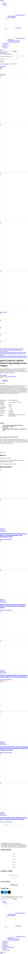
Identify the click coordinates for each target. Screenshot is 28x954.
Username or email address (6, 56)
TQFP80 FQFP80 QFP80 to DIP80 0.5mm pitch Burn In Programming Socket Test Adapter (13, 818)
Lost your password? (4, 63)
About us (14, 864)
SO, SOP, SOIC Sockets (13, 42)
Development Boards (20, 15)
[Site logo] (2, 0)
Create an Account (7, 53)
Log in (2, 61)
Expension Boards (12, 16)
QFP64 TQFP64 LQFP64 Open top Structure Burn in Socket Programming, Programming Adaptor (13, 606)
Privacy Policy (14, 878)
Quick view (2, 529)
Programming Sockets (20, 38)
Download (14, 859)
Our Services (14, 862)
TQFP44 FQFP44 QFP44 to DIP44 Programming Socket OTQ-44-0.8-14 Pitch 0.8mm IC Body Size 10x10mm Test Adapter (14, 357)
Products (14, 856)
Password (2, 58)
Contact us (14, 867)
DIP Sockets (10, 39)
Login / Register (6, 949)
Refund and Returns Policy (14, 875)
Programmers (18, 27)
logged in (8, 464)
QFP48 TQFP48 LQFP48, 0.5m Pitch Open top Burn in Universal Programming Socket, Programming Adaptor (13, 535)
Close (1, 953)
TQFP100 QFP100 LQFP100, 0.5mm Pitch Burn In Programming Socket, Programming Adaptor (14, 676)
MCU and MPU (11, 17)
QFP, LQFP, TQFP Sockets (14, 40)
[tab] (15, 380)
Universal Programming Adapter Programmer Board (11, 350)
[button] (2, 670)
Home (14, 853)
